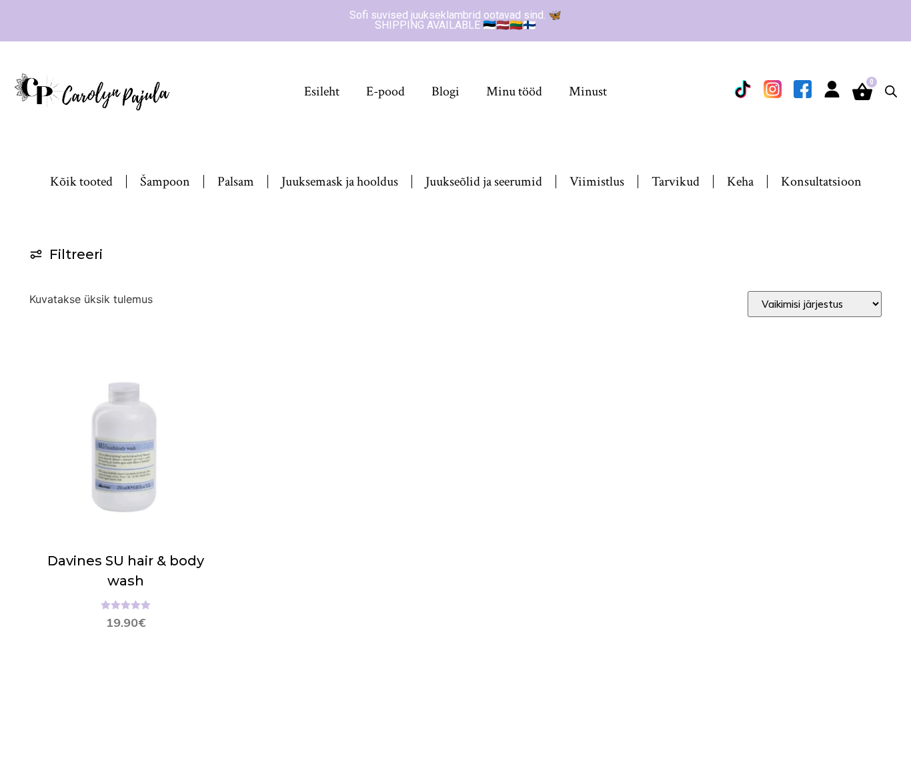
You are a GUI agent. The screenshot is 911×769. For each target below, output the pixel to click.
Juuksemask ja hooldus (339, 181)
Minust (588, 91)
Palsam (235, 181)
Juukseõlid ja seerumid (483, 181)
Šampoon (165, 181)
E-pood (385, 91)
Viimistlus (597, 181)
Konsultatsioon (821, 181)
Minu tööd (514, 91)
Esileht (321, 91)
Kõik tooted (81, 181)
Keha (740, 181)
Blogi (445, 91)
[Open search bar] (891, 91)
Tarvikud (676, 181)
